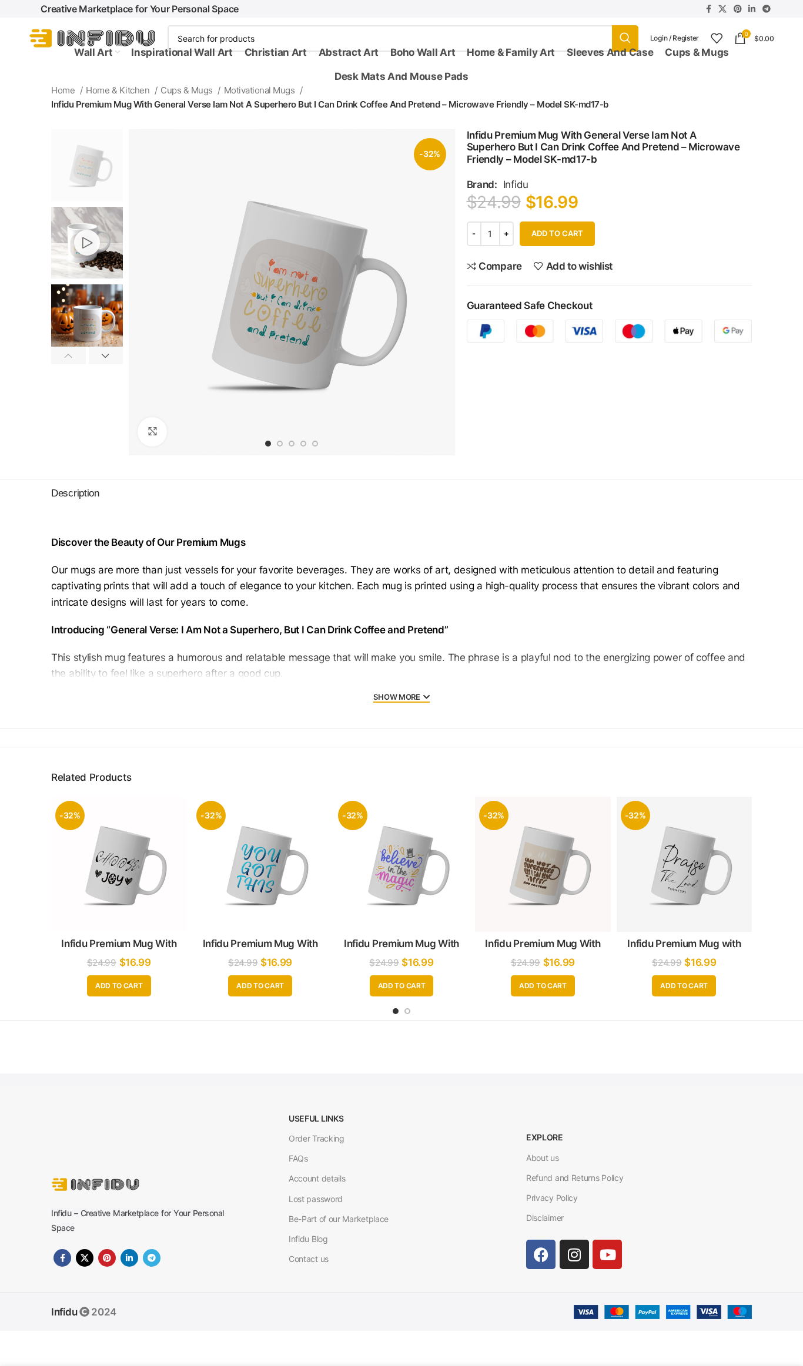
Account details (317, 1178)
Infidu (515, 184)
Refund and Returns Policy (575, 1178)
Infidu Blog (308, 1239)
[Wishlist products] (716, 38)
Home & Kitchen (119, 90)
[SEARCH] (625, 38)
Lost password (316, 1199)
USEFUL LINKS (316, 1118)
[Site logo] (92, 37)
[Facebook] (541, 1254)
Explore (544, 1137)
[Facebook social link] (708, 8)
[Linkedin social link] (752, 8)
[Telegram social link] (766, 8)
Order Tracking (316, 1138)
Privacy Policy (552, 1198)
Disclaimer (545, 1218)
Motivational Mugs (260, 90)
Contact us (309, 1259)
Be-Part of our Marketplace (339, 1219)
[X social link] (722, 8)
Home (64, 90)
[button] (119, 985)
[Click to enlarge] (152, 432)
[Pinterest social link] (737, 8)
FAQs (298, 1158)
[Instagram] (574, 1254)
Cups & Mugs (187, 90)
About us (542, 1158)
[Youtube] (607, 1254)
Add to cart (557, 233)
